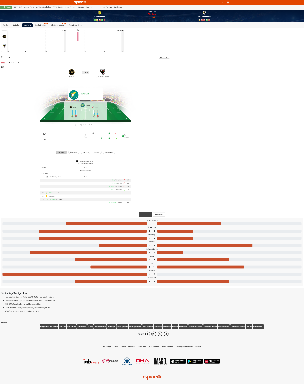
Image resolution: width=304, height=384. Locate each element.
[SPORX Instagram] (153, 334)
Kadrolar (16, 25)
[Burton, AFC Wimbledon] (4, 41)
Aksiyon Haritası (58, 24)
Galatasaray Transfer (195, 326)
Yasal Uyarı (142, 346)
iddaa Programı (148, 326)
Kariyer (123, 346)
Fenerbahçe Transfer (210, 326)
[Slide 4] (158, 315)
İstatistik (27, 25)
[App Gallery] (212, 361)
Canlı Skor (62, 326)
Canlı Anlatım (82, 326)
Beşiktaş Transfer (223, 326)
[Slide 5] (162, 315)
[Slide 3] (154, 315)
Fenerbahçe (167, 326)
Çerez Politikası (153, 346)
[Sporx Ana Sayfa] (80, 2)
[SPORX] (152, 377)
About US (131, 346)
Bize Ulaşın (107, 346)
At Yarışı (90, 326)
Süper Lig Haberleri (135, 326)
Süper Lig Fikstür (122, 326)
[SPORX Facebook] (147, 334)
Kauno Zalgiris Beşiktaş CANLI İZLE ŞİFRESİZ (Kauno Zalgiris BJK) (29, 297)
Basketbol (118, 7)
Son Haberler (91, 7)
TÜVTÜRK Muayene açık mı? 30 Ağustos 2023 (22, 311)
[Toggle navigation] (227, 2)
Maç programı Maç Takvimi (49, 326)
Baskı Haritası (41, 24)
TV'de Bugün (58, 7)
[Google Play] (195, 361)
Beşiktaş (175, 326)
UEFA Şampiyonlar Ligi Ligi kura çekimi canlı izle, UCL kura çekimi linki (30, 300)
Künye (116, 346)
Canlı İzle (249, 326)
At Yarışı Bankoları (43, 7)
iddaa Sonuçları (258, 326)
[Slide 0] (141, 315)
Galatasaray (158, 326)
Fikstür (81, 7)
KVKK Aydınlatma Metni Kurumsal (188, 346)
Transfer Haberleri (100, 326)
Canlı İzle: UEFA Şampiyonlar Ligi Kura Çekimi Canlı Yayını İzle (27, 308)
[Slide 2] (150, 315)
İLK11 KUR (18, 7)
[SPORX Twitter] (160, 334)
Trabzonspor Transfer (238, 326)
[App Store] (178, 361)
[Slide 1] (145, 315)
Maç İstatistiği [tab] (145, 214)
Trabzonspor (183, 326)
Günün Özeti (29, 7)
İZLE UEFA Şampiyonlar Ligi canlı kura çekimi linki (23, 304)
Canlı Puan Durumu (76, 25)
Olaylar (5, 25)
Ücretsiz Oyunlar (105, 7)
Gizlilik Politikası (167, 346)
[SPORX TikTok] (166, 334)
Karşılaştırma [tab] (159, 214)
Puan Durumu (70, 7)
